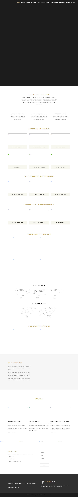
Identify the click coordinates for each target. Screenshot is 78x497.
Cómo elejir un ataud (34, 421)
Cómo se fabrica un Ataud (14, 421)
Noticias (14, 432)
